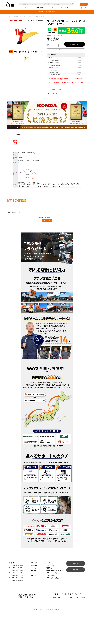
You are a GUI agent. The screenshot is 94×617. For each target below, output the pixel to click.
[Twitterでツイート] (48, 93)
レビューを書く (47, 220)
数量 (48, 45)
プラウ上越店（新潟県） (16, 565)
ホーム (10, 16)
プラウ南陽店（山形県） (16, 573)
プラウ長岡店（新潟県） (16, 568)
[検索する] (72, 4)
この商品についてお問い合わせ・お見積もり (66, 49)
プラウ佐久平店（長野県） (17, 577)
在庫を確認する (54, 54)
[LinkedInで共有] (56, 93)
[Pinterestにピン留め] (53, 93)
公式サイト (83, 4)
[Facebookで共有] (51, 93)
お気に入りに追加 (56, 89)
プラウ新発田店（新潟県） (17, 570)
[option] (26, 36)
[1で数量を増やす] (59, 45)
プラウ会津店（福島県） (16, 580)
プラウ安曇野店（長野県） (17, 575)
